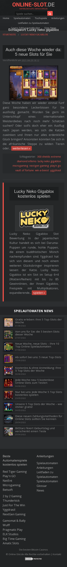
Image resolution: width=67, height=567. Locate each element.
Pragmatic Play (13, 530)
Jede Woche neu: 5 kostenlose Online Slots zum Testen (34, 381)
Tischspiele (41, 18)
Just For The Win (14, 505)
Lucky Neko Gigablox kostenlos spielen (34, 193)
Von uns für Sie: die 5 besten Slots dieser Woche (37, 333)
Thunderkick (11, 501)
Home (6, 18)
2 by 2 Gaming (12, 496)
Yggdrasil (9, 510)
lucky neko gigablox (49, 161)
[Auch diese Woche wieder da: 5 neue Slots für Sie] (33, 83)
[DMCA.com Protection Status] (34, 558)
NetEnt (7, 481)
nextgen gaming (39, 165)
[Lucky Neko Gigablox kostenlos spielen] (34, 218)
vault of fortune (24, 170)
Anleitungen (57, 18)
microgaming (20, 165)
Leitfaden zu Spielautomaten (33, 23)
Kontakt (57, 554)
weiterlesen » (21, 148)
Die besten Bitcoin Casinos (33, 549)
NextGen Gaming (14, 514)
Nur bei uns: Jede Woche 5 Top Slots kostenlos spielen (38, 393)
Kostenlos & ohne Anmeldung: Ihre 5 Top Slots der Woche (38, 369)
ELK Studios (10, 534)
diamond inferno (26, 161)
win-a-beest (42, 170)
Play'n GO (9, 476)
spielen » (39, 293)
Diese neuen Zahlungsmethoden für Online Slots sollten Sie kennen (38, 417)
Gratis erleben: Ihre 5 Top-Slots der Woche (38, 321)
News (40, 490)
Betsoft (8, 490)
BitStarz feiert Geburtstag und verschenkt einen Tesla (35, 430)
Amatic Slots (11, 543)
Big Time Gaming (14, 539)
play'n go (55, 165)
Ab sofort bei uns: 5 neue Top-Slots (38, 357)
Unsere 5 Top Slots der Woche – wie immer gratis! (38, 405)
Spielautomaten (22, 18)
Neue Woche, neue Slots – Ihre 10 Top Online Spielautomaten (37, 345)
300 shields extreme (49, 156)
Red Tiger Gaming (15, 472)
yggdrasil (55, 170)
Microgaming (12, 485)
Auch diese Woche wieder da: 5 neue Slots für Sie (33, 51)
